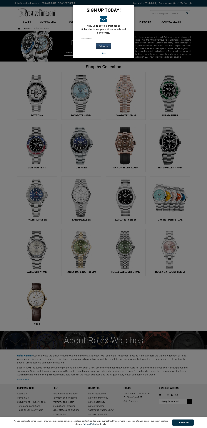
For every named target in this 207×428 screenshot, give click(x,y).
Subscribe (103, 46)
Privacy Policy (89, 424)
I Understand (183, 422)
